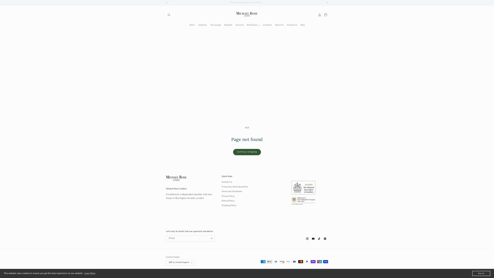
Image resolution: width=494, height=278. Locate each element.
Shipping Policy (229, 205)
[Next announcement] (327, 2)
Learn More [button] (89, 273)
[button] (169, 15)
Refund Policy (228, 201)
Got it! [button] (481, 273)
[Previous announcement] (167, 2)
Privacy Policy (228, 196)
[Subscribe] (211, 238)
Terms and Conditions (232, 191)
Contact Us (227, 182)
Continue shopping (247, 152)
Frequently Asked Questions (235, 187)
